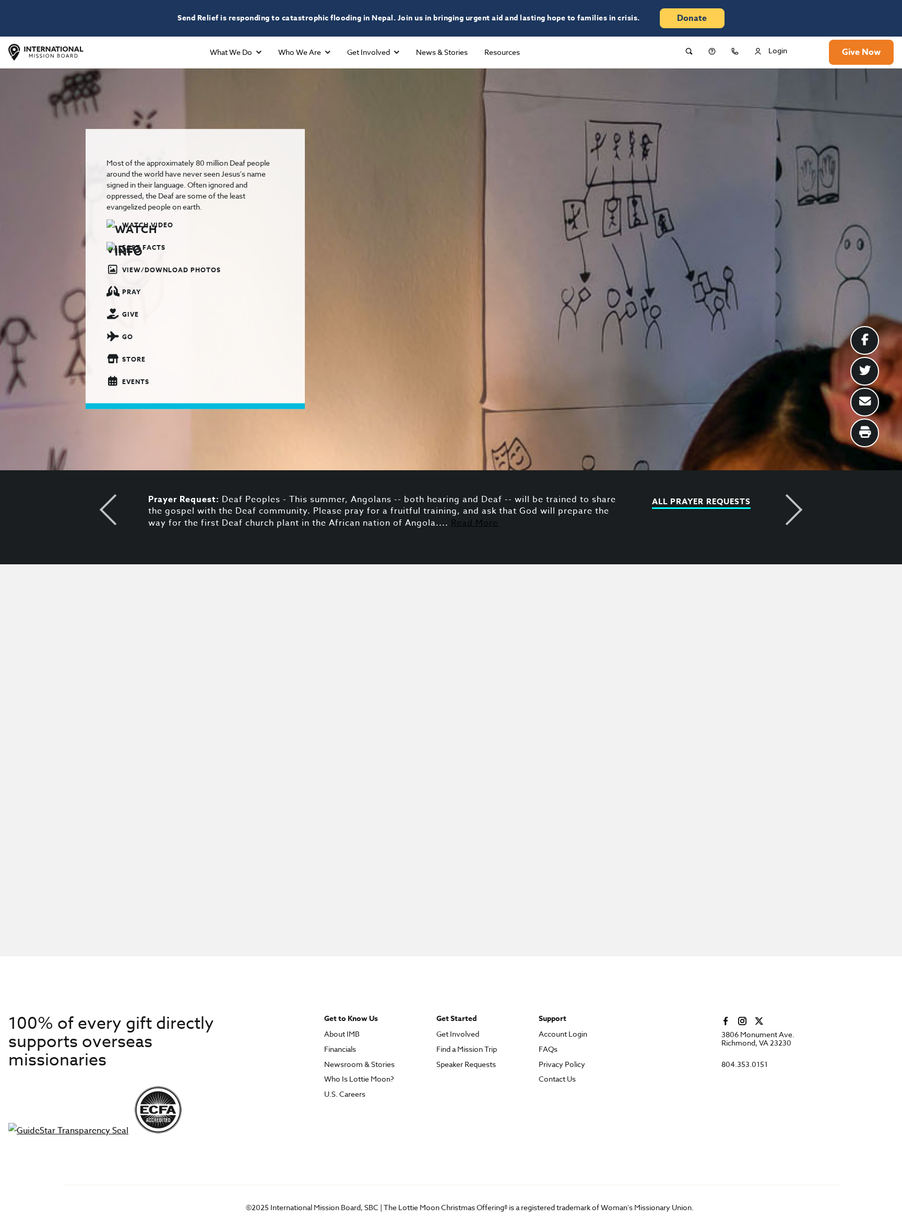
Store (134, 359)
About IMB (342, 1034)
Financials (340, 1049)
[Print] (864, 433)
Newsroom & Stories (359, 1064)
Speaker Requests (466, 1064)
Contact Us (557, 1079)
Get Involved (368, 52)
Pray (131, 291)
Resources (502, 52)
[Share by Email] (864, 402)
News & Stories (442, 52)
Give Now (861, 52)
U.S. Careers (344, 1094)
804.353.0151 (744, 1064)
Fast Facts (143, 247)
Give (130, 314)
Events (135, 381)
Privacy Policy (562, 1064)
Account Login (563, 1034)
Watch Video (147, 225)
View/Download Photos (171, 269)
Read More (474, 523)
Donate (692, 18)
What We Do (231, 52)
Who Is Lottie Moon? (359, 1079)
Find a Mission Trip (466, 1049)
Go (127, 336)
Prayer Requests (710, 502)
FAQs (548, 1049)
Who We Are (299, 52)
